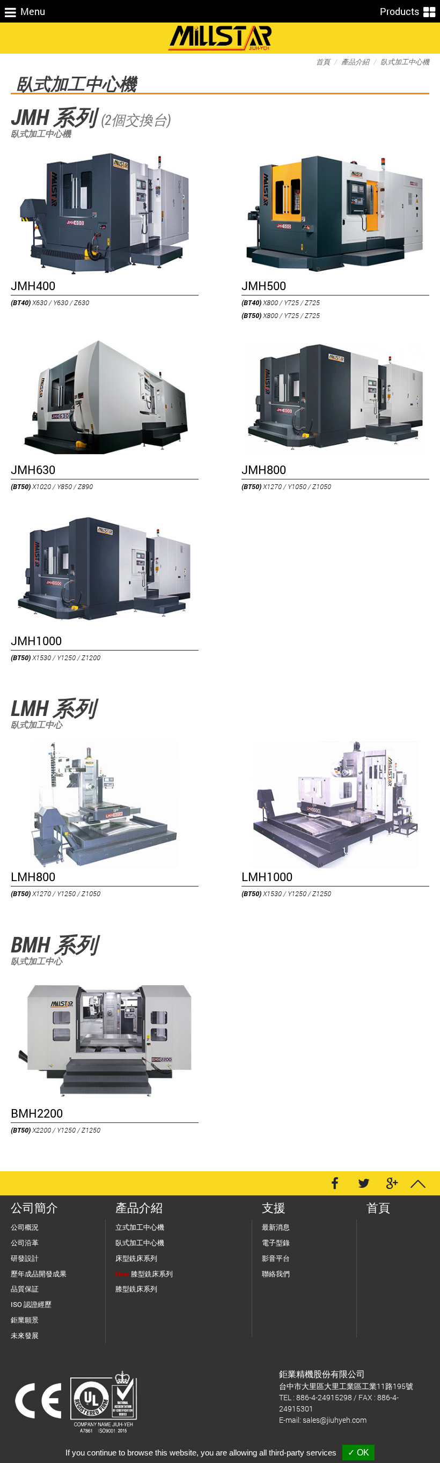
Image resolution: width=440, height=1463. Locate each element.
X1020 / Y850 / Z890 (52, 486)
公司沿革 (25, 1242)
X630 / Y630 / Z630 (50, 302)
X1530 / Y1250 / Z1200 (55, 657)
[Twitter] (363, 1183)
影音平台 (276, 1258)
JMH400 (33, 286)
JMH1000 (36, 641)
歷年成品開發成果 (39, 1274)
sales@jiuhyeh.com (334, 1420)
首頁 (323, 61)
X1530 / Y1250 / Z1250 (286, 893)
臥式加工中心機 (404, 61)
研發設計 (25, 1258)
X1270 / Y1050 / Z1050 (286, 486)
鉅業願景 (25, 1320)
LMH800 (33, 877)
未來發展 (25, 1335)
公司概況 (25, 1227)
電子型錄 (276, 1242)
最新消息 (276, 1227)
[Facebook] (334, 1183)
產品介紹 (355, 61)
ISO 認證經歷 (31, 1304)
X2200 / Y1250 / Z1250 (55, 1130)
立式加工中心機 (139, 1227)
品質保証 (25, 1289)
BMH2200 (37, 1113)
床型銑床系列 (136, 1258)
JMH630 (33, 470)
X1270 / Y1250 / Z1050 (55, 893)
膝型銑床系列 (144, 1274)
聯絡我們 (276, 1274)
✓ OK (358, 1452)
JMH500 (263, 286)
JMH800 (263, 470)
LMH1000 (266, 877)
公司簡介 (34, 1207)
